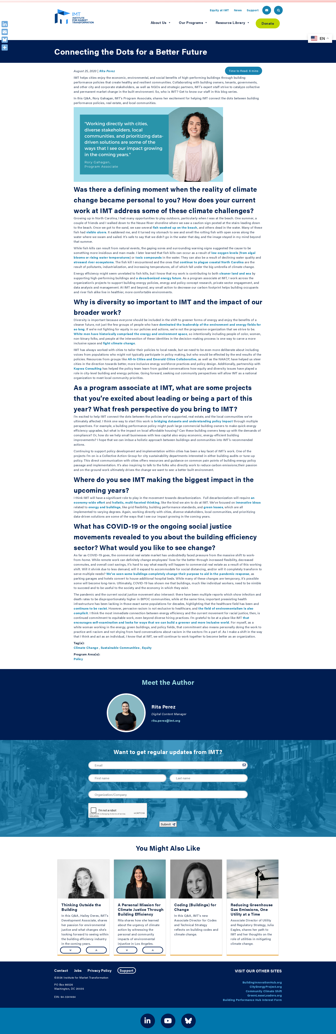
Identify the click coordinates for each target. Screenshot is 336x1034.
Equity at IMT (219, 10)
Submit (166, 824)
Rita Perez (107, 71)
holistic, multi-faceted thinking (135, 502)
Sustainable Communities (120, 647)
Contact (61, 970)
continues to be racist (90, 608)
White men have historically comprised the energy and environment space (130, 334)
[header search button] (278, 10)
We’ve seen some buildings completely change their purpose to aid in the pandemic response (177, 573)
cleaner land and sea (235, 273)
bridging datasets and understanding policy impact (193, 421)
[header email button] (266, 10)
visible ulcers (96, 232)
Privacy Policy (100, 970)
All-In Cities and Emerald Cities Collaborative (162, 359)
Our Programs (191, 22)
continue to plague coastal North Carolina (212, 262)
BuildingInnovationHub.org (262, 982)
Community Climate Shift (264, 991)
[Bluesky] (5, 40)
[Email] (5, 32)
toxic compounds (149, 257)
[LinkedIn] (5, 24)
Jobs (78, 970)
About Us (158, 22)
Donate (268, 23)
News (238, 10)
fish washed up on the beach (175, 227)
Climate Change (86, 647)
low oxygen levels (224, 252)
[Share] (5, 47)
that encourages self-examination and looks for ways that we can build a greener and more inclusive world (161, 620)
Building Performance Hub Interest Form (252, 1000)
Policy (78, 659)
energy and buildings (104, 507)
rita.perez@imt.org (165, 720)
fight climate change (119, 343)
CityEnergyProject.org (266, 986)
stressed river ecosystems (94, 262)
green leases (213, 507)
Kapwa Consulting (88, 368)
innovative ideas (248, 502)
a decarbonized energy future (158, 278)
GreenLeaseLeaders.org (264, 995)
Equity (147, 647)
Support (253, 10)
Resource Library (230, 22)
